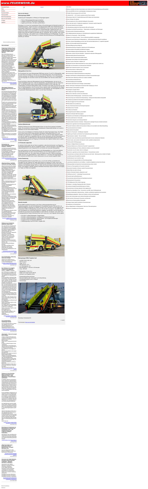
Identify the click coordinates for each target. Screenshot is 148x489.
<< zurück (62, 320)
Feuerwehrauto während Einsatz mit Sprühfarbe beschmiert (79, 178)
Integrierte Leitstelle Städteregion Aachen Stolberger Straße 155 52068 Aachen (9, 263)
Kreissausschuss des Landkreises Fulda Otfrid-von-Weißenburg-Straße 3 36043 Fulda (9, 139)
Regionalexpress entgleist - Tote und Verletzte (76, 136)
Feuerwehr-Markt (5, 12)
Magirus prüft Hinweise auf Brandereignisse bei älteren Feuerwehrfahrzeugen (83, 75)
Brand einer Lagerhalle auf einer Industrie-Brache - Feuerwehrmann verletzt (83, 152)
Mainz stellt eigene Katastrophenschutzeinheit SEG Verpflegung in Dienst (82, 85)
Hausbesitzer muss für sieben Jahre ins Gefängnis (77, 150)
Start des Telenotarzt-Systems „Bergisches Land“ (77, 172)
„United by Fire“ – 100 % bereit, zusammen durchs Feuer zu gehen (81, 15)
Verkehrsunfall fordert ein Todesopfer (74, 117)
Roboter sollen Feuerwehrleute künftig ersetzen (77, 57)
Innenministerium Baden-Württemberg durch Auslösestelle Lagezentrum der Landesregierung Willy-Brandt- (10, 478)
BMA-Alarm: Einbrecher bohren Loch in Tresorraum (78, 67)
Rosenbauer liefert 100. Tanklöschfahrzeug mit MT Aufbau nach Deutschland (83, 17)
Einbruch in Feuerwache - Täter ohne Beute (76, 35)
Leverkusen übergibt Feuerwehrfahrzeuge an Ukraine (78, 186)
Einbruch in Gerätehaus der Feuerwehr (75, 208)
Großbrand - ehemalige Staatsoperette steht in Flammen (79, 184)
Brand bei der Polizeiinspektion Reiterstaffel (76, 200)
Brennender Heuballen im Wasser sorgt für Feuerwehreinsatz (80, 168)
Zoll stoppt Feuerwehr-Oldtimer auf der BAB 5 (76, 111)
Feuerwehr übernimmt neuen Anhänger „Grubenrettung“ (78, 83)
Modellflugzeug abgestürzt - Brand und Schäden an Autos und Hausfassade (83, 194)
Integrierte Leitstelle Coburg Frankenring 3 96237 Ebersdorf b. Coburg (9, 218)
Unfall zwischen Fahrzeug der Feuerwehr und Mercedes (79, 198)
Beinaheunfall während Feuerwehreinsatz (76, 55)
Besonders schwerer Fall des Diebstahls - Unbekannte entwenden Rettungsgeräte (84, 53)
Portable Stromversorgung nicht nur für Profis (76, 13)
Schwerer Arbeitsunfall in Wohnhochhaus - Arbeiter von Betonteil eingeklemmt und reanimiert (86, 192)
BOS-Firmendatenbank (6, 16)
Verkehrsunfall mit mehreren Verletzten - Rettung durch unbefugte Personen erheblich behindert (87, 121)
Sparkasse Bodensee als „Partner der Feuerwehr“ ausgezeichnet (80, 146)
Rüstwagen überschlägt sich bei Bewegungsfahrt (77, 59)
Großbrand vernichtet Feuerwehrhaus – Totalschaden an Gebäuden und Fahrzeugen (85, 29)
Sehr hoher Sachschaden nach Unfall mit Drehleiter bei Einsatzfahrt (81, 196)
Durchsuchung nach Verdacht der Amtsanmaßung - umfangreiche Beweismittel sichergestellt (86, 97)
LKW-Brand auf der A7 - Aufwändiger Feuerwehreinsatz (78, 174)
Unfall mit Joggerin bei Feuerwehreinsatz (75, 101)
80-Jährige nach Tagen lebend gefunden (75, 91)
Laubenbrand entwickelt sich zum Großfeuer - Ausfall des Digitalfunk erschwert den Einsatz (86, 162)
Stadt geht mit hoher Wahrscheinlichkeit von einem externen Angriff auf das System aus (85, 63)
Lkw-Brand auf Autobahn (72, 109)
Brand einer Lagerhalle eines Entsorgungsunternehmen (78, 123)
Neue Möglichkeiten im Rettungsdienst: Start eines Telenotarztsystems (81, 206)
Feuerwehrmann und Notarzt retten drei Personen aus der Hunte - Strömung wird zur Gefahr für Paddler (88, 154)
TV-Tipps (3, 20)
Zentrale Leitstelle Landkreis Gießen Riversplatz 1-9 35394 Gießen (10, 316)
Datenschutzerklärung (5, 485)
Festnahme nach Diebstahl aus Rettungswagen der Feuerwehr (80, 115)
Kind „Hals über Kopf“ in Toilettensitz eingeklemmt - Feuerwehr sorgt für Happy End (84, 23)
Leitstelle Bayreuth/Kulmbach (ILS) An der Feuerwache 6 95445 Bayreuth (9, 158)
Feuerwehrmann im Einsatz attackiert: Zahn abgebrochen (79, 188)
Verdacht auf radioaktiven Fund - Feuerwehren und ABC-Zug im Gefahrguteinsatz (84, 190)
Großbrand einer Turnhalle (72, 107)
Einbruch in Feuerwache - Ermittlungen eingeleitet (77, 131)
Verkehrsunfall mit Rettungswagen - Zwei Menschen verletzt (79, 95)
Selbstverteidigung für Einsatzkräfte (74, 81)
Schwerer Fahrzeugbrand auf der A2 (74, 71)
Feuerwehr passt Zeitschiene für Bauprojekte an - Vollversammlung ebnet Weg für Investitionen (87, 39)
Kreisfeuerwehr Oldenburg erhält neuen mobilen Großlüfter (79, 77)
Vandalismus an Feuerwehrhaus (74, 204)
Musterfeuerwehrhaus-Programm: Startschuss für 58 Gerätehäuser (81, 47)
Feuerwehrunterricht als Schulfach (74, 127)
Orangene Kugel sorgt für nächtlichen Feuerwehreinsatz (78, 202)
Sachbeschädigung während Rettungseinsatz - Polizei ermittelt (80, 51)
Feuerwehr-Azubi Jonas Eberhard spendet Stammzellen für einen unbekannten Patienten (86, 138)
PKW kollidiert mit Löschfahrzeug (74, 103)
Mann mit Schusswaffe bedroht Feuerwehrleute (77, 43)
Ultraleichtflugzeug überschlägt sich (74, 45)
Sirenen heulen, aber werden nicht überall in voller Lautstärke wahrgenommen (83, 140)
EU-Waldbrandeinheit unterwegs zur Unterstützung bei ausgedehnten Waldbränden (84, 33)
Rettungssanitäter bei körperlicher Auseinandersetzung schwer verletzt (82, 164)
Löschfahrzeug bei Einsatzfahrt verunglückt (76, 156)
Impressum (3, 487)
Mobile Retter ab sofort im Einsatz (74, 170)
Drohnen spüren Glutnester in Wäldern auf (76, 61)
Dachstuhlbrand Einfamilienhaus (74, 79)
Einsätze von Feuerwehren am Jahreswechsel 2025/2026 (79, 65)
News (2, 9)
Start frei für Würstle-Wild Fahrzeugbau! (75, 113)
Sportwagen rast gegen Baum (73, 89)
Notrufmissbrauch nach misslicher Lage (75, 158)
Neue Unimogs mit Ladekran (73, 19)
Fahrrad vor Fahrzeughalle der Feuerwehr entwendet (78, 166)
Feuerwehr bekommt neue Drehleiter (74, 25)
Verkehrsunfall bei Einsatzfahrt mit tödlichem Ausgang (78, 49)
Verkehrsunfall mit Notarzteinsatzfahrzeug (75, 31)
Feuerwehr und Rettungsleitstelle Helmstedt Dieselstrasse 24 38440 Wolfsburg (10, 454)
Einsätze (3, 10)
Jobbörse (3, 22)
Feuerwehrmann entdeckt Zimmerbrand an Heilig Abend (79, 73)
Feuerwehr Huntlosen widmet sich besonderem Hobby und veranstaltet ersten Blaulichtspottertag (87, 125)
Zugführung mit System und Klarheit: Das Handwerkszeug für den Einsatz (82, 133)
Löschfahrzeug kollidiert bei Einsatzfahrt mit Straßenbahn (79, 99)
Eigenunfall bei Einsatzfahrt (73, 129)
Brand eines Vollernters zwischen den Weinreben (77, 93)
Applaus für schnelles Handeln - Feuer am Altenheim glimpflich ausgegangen (83, 37)
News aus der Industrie (6, 18)
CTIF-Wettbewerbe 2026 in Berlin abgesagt (76, 182)
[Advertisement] (9, 33)
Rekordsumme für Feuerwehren (73, 180)
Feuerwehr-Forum (5, 7)
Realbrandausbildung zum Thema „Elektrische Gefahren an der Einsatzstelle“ (83, 148)
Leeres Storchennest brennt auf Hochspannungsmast (78, 105)
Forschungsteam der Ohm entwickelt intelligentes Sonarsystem (80, 21)
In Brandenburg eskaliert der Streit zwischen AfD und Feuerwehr (80, 27)
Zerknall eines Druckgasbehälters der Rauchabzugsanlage (79, 160)
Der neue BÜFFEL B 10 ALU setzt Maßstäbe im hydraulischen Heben (81, 11)
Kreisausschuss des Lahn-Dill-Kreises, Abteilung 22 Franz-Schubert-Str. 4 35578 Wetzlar (9, 252)
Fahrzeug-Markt (4, 14)
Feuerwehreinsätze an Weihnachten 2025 (76, 69)
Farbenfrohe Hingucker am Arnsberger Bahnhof (77, 119)
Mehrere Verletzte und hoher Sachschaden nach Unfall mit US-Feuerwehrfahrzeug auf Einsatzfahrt (87, 9)
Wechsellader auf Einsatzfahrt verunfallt (75, 87)
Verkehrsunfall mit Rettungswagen (74, 142)
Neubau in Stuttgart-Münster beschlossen (75, 144)
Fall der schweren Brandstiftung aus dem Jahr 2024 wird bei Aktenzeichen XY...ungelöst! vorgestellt (87, 41)
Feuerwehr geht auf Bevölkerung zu (74, 176)
